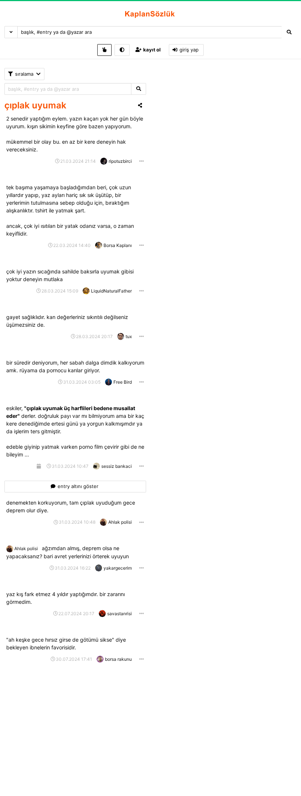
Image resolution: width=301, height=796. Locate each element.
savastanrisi (119, 613)
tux (129, 336)
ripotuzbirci (120, 161)
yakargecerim (118, 568)
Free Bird (122, 382)
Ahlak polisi (120, 522)
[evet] (138, 89)
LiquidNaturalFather (111, 291)
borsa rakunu (118, 659)
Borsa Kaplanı (118, 245)
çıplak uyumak (35, 105)
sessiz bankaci (116, 466)
